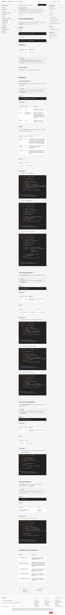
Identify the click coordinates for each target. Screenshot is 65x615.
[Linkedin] (5, 607)
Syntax (51, 10)
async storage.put (53, 16)
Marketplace (47, 605)
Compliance (37, 605)
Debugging (4, 31)
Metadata (4, 14)
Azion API (39, 61)
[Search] (62, 1)
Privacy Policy (37, 606)
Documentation (58, 601)
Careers (36, 603)
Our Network (37, 601)
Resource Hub (47, 601)
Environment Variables (6, 12)
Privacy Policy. (51, 610)
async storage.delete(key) (54, 20)
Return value (52, 13)
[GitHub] (2, 607)
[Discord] (14, 607)
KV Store (4, 23)
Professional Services (59, 606)
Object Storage (5, 20)
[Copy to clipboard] (45, 33)
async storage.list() (53, 21)
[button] (8, 6)
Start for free (57, 600)
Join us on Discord (53, 34)
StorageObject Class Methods (55, 23)
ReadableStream (42, 114)
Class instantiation (52, 8)
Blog (46, 600)
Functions (23, 9)
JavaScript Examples (5, 29)
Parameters (52, 12)
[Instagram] (12, 607)
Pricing (56, 603)
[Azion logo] (16, 597)
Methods (50, 15)
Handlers (4, 11)
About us (36, 600)
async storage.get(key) (54, 18)
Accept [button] (51, 612)
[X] (9, 607)
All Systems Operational (8, 600)
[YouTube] (7, 607)
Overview (3, 7)
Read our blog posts (54, 35)
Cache (3, 16)
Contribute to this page (54, 29)
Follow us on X (52, 37)
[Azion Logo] (4, 1)
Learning (46, 603)
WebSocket (4, 25)
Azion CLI (30, 61)
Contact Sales (57, 605)
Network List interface (6, 18)
